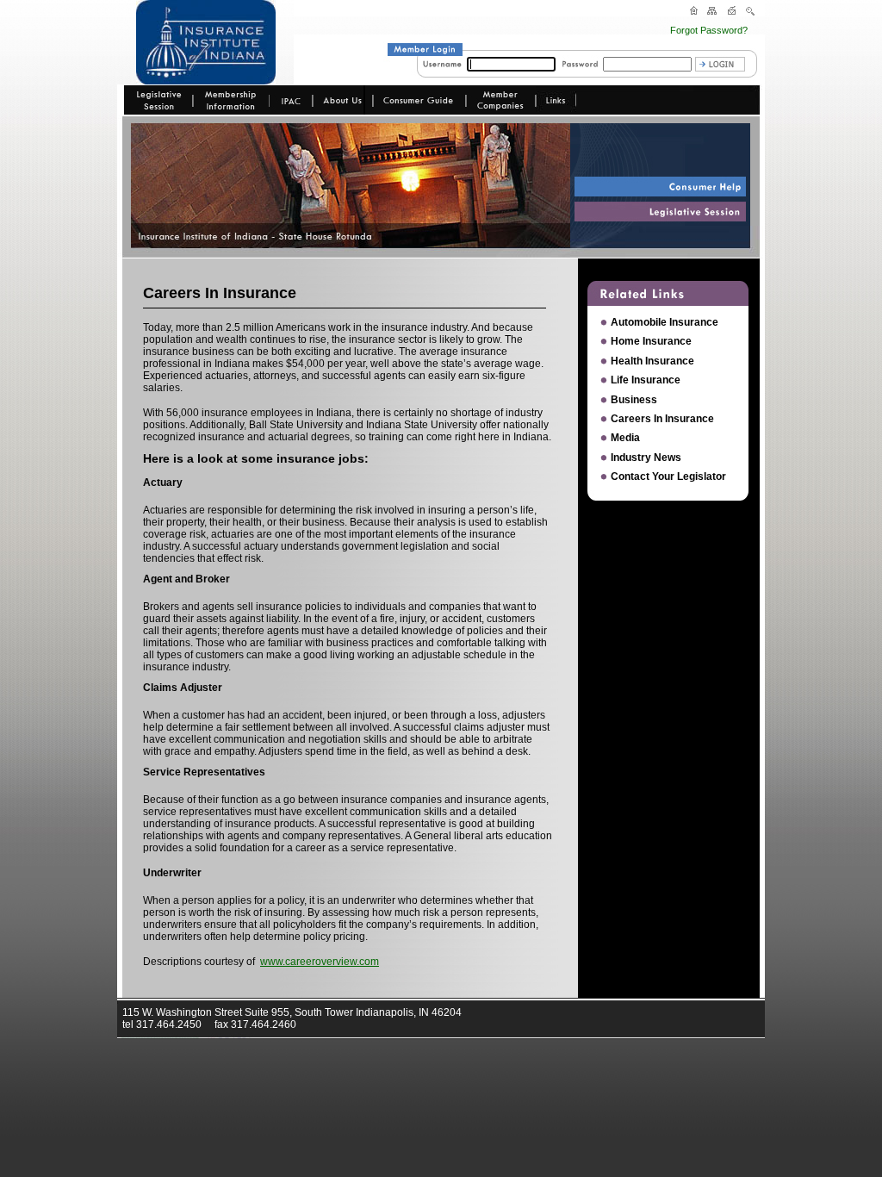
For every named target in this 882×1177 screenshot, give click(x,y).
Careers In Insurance (662, 419)
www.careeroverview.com (319, 962)
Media (625, 438)
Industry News (646, 457)
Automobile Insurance (664, 322)
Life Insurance (645, 380)
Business (634, 400)
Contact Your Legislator (668, 476)
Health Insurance (652, 361)
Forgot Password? (709, 30)
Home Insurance (651, 341)
